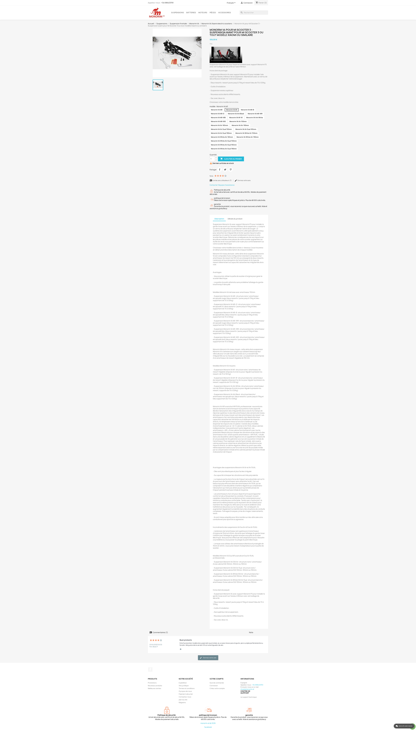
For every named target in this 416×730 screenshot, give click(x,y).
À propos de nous (185, 691)
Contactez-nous (185, 697)
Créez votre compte (217, 688)
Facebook (150, 669)
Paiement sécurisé (186, 694)
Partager (219, 169)
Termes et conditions (187, 688)
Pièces (213, 12)
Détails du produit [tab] (235, 219)
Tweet (225, 169)
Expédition (183, 683)
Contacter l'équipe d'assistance (222, 185)
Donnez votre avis (244, 180)
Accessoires (224, 12)
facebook (208, 727)
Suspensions (177, 12)
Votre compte (216, 679)
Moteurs (202, 12)
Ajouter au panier (231, 159)
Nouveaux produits (155, 686)
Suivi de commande (217, 683)
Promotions (152, 683)
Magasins (182, 702)
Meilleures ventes (154, 688)
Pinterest (230, 169)
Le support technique (248, 697)
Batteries (191, 12)
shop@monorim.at (247, 689)
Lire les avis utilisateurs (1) (222, 180)
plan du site (183, 700)
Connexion (214, 686)
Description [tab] (219, 219)
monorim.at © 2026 (208, 723)
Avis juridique (184, 686)
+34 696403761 (167, 3)
